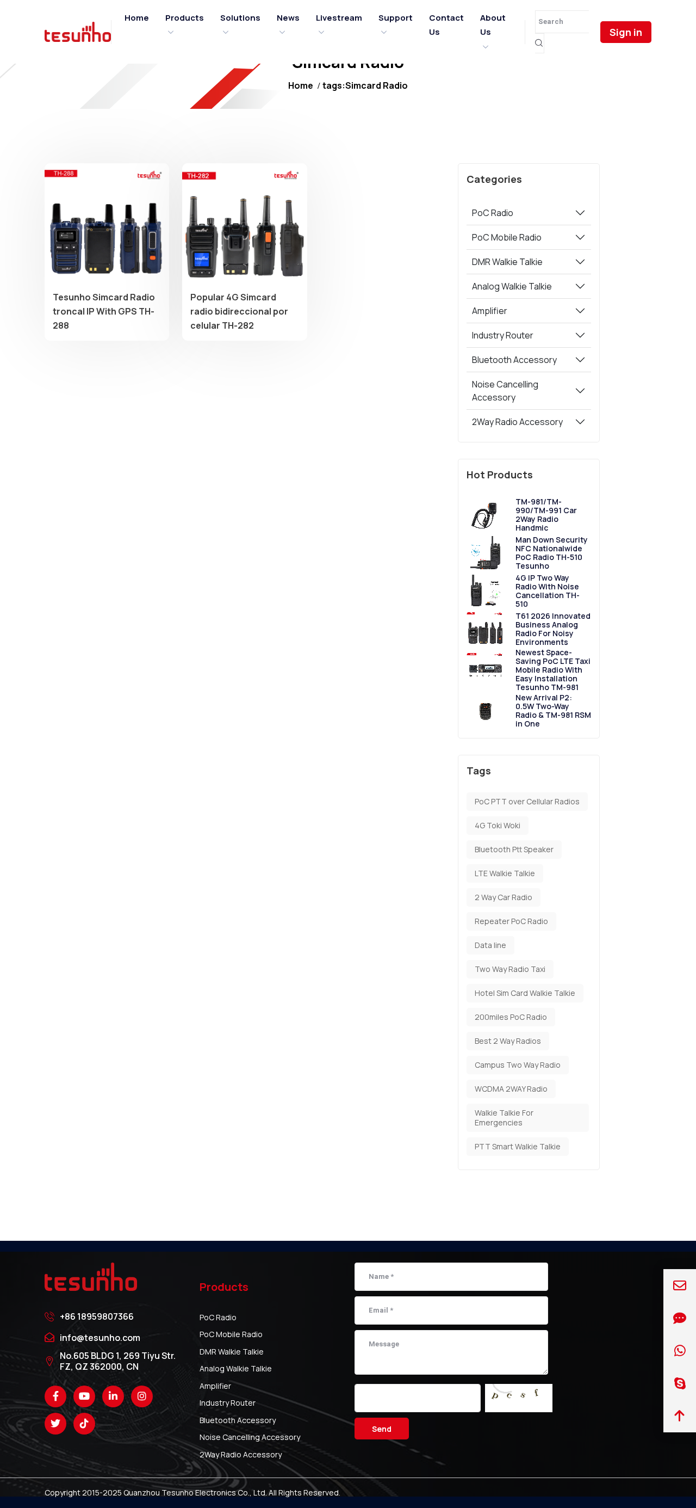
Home (137, 17)
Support (395, 17)
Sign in (626, 32)
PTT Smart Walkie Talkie (518, 1146)
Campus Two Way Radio (518, 1065)
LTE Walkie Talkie (505, 873)
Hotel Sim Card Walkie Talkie (525, 993)
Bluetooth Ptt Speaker (514, 849)
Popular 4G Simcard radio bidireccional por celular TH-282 (239, 311)
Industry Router (502, 335)
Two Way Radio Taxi (510, 969)
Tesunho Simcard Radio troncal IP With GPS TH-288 (104, 311)
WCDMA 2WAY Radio (511, 1089)
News (288, 17)
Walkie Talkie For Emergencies (504, 1117)
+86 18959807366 (97, 1316)
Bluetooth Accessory (514, 360)
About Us (493, 25)
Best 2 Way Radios (508, 1041)
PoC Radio (492, 213)
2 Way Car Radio (503, 897)
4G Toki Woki (497, 825)
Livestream (339, 17)
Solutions (240, 17)
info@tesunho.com (100, 1337)
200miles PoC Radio (511, 1017)
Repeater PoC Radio (511, 921)
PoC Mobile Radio (507, 237)
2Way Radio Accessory (517, 422)
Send (381, 1429)
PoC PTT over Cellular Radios (527, 801)
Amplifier (489, 311)
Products (184, 17)
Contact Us (446, 25)
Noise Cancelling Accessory (505, 390)
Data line (490, 945)
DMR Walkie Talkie (507, 262)
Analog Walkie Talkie (512, 286)
